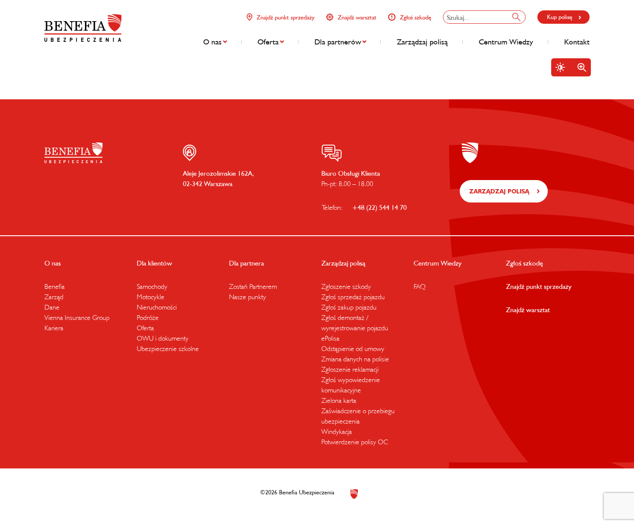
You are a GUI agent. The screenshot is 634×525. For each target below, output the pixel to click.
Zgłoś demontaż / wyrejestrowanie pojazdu (354, 322)
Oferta (268, 42)
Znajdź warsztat (357, 17)
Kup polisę (559, 17)
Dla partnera (246, 263)
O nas (212, 42)
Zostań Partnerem (253, 286)
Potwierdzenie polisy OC (354, 441)
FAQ (420, 286)
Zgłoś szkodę (415, 17)
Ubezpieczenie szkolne (168, 348)
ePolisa (330, 338)
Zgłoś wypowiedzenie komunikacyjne (350, 384)
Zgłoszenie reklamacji (350, 369)
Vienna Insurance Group (77, 317)
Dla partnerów (337, 42)
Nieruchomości (157, 307)
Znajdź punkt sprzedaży (285, 17)
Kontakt (577, 42)
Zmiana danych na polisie (355, 358)
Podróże (148, 317)
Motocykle (150, 296)
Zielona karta (338, 400)
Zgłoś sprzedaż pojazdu (353, 296)
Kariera (53, 327)
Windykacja (336, 431)
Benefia (54, 286)
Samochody (152, 286)
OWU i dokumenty (162, 338)
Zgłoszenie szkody (346, 286)
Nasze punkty (247, 296)
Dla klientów (154, 263)
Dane (52, 307)
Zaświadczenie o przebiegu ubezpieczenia (358, 415)
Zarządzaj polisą (422, 42)
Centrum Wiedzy (506, 42)
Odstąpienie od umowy (352, 348)
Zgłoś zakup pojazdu (349, 307)
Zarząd (53, 296)
